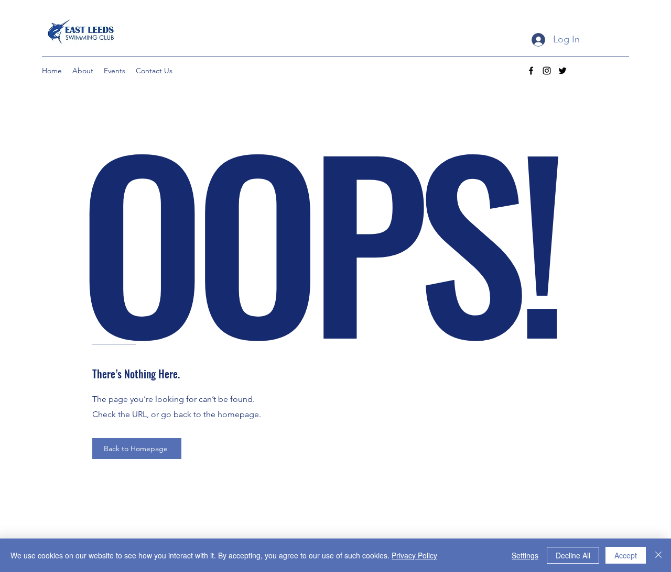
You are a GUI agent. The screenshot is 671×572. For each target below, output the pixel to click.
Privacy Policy (414, 555)
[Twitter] (562, 70)
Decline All (573, 555)
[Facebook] (531, 70)
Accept (625, 555)
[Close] (658, 555)
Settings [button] (525, 555)
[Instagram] (547, 70)
